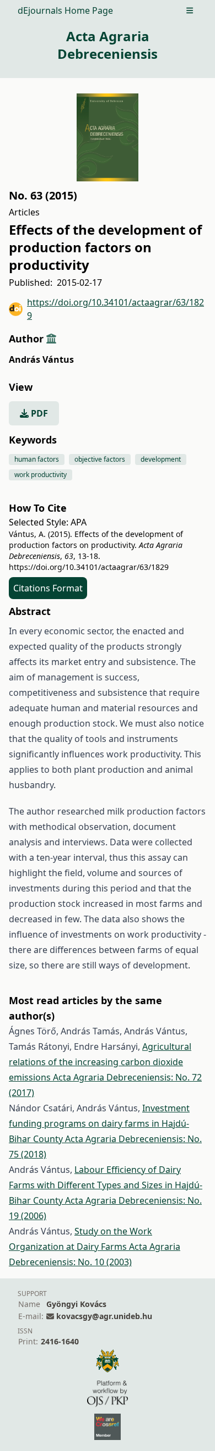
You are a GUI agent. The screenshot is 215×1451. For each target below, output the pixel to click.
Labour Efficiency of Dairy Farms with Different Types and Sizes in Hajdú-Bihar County (105, 1185)
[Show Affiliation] (51, 338)
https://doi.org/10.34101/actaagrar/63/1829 (115, 309)
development (161, 459)
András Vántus (41, 359)
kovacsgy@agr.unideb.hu (104, 1316)
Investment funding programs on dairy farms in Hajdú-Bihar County (99, 1123)
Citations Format (48, 588)
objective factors (99, 459)
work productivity (40, 474)
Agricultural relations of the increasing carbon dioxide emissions (100, 1061)
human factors (36, 459)
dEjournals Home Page (65, 10)
